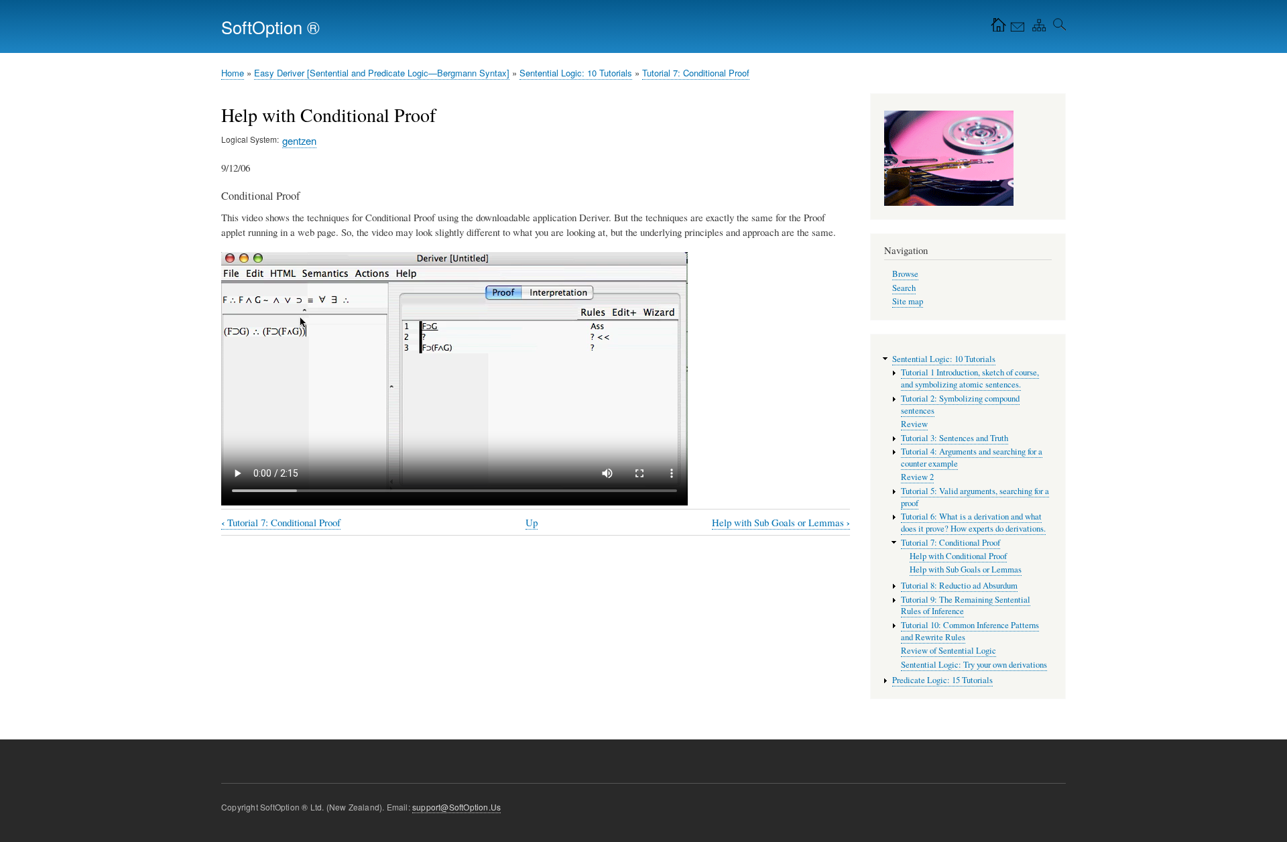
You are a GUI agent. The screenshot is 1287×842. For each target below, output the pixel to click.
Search (904, 288)
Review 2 (917, 477)
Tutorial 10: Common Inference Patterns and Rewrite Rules (970, 631)
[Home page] (995, 28)
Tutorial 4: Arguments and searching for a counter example (971, 457)
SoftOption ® (270, 27)
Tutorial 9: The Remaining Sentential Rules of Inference (965, 605)
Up (532, 522)
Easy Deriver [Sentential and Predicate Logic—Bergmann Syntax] (381, 72)
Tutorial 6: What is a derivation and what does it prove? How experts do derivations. (973, 522)
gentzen (299, 140)
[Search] (1057, 28)
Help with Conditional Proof (958, 556)
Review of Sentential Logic (948, 650)
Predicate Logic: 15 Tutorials (942, 680)
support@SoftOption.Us (456, 807)
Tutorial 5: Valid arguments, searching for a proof (975, 497)
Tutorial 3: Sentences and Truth (954, 438)
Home (232, 72)
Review (914, 424)
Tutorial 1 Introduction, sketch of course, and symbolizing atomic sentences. (970, 378)
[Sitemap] (1036, 28)
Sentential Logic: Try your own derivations (974, 664)
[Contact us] (1016, 28)
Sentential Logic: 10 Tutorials (575, 72)
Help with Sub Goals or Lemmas (781, 523)
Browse (905, 274)
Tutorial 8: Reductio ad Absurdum (959, 585)
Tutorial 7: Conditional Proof (695, 72)
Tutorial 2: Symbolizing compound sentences (960, 404)
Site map (907, 301)
